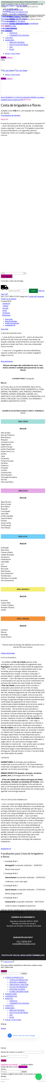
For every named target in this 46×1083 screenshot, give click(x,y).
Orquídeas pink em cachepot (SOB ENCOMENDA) (19, 23)
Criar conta (23, 1067)
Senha (4, 1056)
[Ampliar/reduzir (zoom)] (8, 1079)
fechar (3, 1028)
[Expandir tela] (6, 1079)
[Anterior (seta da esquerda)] (2, 1081)
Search (24, 973)
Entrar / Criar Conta (13, 1019)
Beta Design (8, 962)
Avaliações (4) (10, 325)
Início (3, 16)
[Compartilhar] (4, 1079)
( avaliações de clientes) (10, 115)
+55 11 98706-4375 (23, 941)
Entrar (3, 1060)
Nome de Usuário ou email (12, 1052)
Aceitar (4, 971)
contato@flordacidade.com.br (24, 944)
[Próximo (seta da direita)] (4, 1081)
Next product (6, 30)
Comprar (7, 276)
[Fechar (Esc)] (2, 1079)
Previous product (8, 19)
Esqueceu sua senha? (9, 1064)
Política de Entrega (12, 323)
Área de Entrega (11, 321)
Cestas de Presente (13, 16)
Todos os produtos (8, 299)
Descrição (9, 319)
